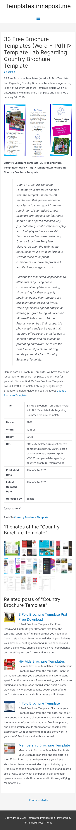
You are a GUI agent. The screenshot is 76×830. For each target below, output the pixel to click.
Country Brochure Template (31, 517)
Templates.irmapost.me (38, 6)
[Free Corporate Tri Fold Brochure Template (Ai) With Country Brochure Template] (64, 548)
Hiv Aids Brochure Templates (42, 661)
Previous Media (38, 800)
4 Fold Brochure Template (39, 703)
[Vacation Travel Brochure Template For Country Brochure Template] (29, 548)
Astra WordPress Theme (38, 822)
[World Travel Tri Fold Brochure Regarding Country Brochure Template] (47, 548)
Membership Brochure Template (44, 745)
